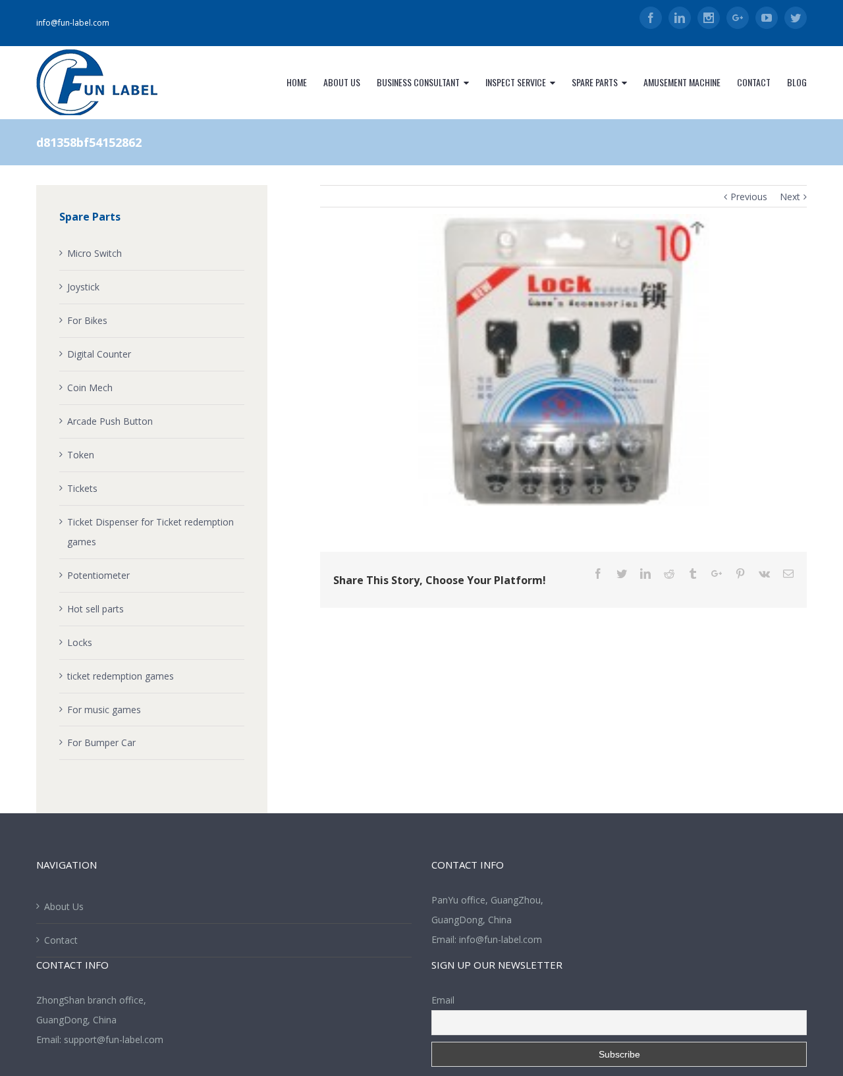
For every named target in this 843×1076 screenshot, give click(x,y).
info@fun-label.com (72, 22)
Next (790, 196)
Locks (79, 642)
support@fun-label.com (113, 1039)
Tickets (82, 488)
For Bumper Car (101, 742)
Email (442, 1000)
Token (80, 454)
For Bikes (87, 320)
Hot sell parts (95, 609)
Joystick (83, 287)
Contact (61, 940)
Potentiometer (98, 575)
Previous (748, 196)
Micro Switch (94, 253)
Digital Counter (99, 354)
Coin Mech (90, 387)
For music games (104, 709)
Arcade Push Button (110, 421)
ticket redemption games (120, 676)
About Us (64, 906)
